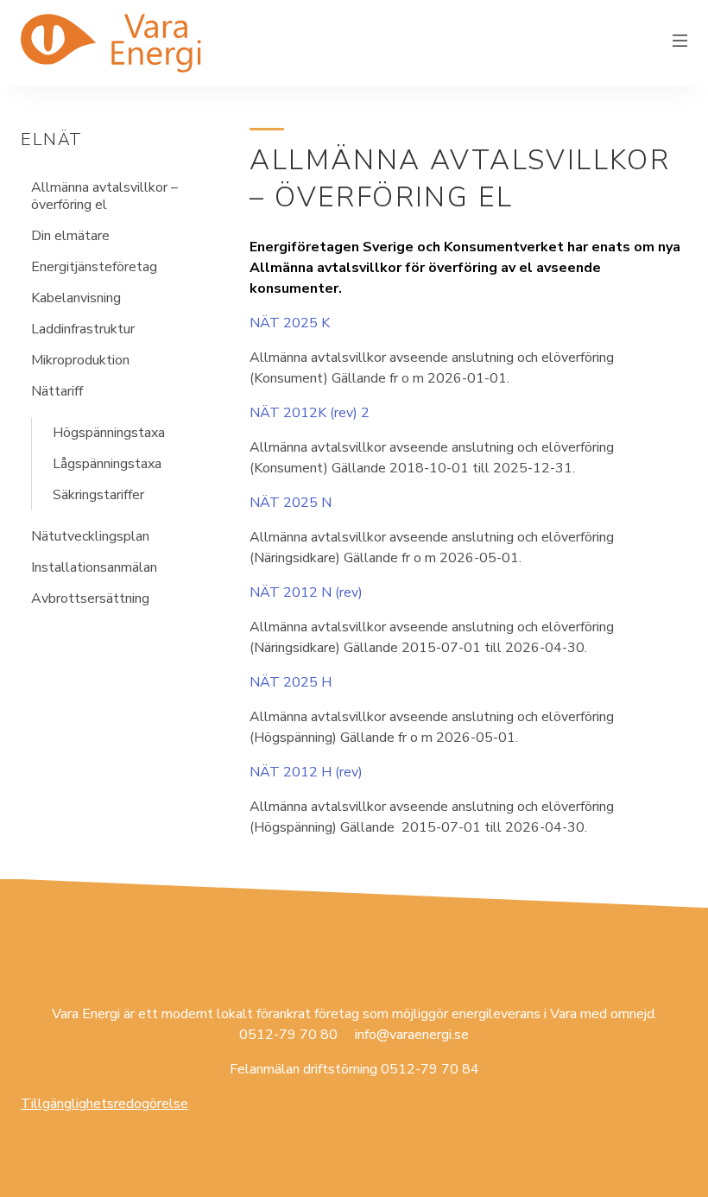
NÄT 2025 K (290, 323)
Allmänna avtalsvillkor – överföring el (104, 196)
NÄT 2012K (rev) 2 (310, 412)
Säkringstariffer (98, 494)
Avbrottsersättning (90, 598)
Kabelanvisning (76, 297)
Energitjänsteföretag (94, 266)
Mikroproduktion (80, 360)
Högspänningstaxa (109, 432)
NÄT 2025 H (291, 682)
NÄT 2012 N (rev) (306, 592)
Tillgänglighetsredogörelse (104, 1103)
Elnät (52, 139)
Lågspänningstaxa (107, 463)
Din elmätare (70, 235)
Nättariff (57, 391)
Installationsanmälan (94, 567)
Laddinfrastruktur (83, 329)
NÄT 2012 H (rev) (306, 772)
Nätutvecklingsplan (90, 536)
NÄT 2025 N (291, 502)
